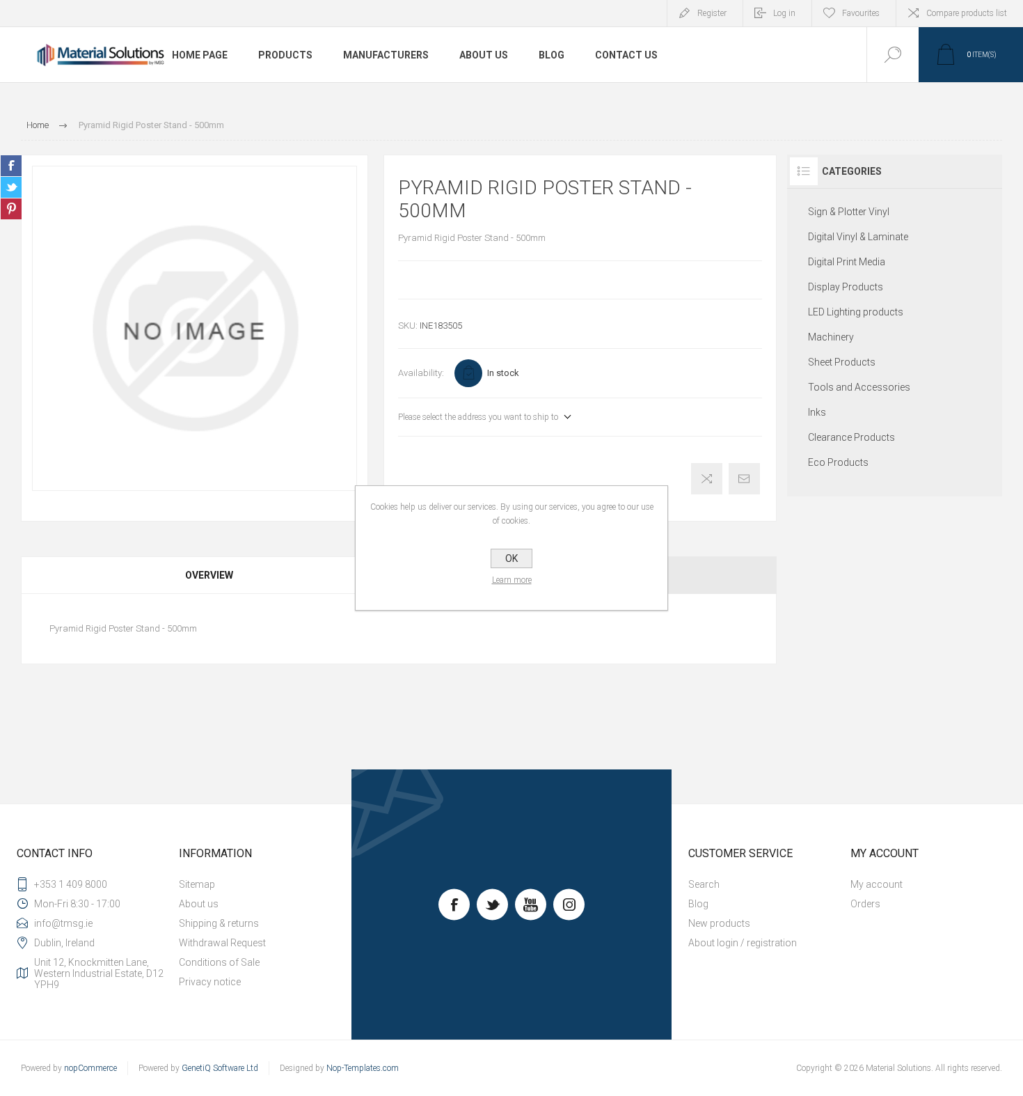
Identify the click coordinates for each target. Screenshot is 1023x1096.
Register (712, 13)
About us (199, 903)
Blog (698, 903)
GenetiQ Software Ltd (220, 1068)
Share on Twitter (11, 187)
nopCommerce (90, 1068)
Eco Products (838, 462)
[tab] (210, 575)
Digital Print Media (846, 261)
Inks (817, 412)
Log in (784, 13)
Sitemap (197, 884)
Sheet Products (841, 362)
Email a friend (744, 478)
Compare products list (966, 13)
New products (719, 923)
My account (876, 884)
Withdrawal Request (222, 942)
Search (704, 884)
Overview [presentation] (209, 575)
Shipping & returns (219, 923)
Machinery (831, 337)
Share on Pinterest (11, 208)
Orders (865, 903)
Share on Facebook (11, 165)
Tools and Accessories (859, 387)
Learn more (512, 580)
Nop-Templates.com (362, 1068)
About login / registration (742, 942)
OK (511, 558)
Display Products (845, 286)
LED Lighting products (855, 312)
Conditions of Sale (219, 962)
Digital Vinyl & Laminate (858, 236)
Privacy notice (210, 981)
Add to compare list (706, 478)
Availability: (421, 373)
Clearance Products (851, 437)
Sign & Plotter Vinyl (848, 211)
